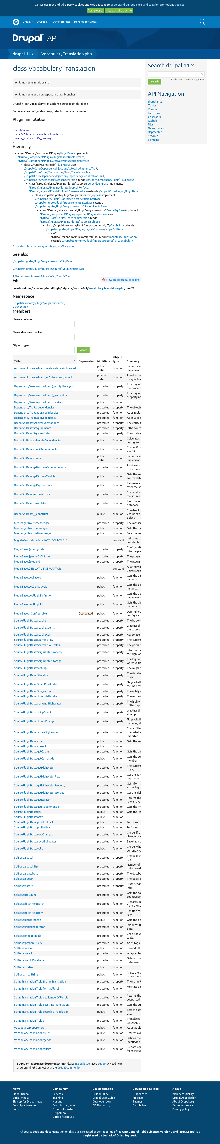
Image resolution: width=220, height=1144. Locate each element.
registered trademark (98, 1135)
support (103, 1063)
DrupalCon (59, 1113)
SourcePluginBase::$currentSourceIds (37, 645)
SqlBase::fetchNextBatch (29, 903)
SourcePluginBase (97, 183)
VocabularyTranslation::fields (32, 1032)
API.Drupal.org (101, 1105)
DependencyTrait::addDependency (35, 417)
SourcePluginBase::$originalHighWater (37, 703)
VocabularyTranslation (122, 236)
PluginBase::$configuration (30, 549)
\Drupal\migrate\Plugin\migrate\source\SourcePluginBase (71, 206)
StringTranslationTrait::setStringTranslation (41, 1011)
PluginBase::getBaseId (27, 577)
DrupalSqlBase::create (27, 458)
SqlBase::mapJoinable (27, 935)
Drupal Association (184, 1097)
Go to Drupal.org (16, 22)
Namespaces (156, 128)
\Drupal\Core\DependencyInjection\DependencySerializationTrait (64, 176)
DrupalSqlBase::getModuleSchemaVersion (40, 467)
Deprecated (155, 132)
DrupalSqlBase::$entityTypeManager (36, 422)
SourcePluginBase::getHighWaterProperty (39, 785)
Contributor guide (64, 1105)
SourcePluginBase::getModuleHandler (37, 806)
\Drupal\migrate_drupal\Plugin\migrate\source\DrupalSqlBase (84, 229)
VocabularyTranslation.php (66, 54)
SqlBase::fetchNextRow (28, 912)
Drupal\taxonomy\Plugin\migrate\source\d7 (40, 303)
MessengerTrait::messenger (31, 528)
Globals (152, 120)
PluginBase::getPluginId (28, 604)
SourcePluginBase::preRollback (33, 827)
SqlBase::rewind (24, 948)
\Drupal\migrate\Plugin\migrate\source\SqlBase (70, 221)
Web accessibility (183, 1093)
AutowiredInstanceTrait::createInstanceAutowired (45, 368)
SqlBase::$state (23, 885)
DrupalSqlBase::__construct (31, 513)
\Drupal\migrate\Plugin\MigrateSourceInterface (58, 187)
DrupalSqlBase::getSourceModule (34, 476)
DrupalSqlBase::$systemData (32, 433)
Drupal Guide (100, 1093)
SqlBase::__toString (26, 974)
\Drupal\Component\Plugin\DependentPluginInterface (73, 214)
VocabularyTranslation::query (32, 1048)
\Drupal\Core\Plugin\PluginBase (118, 191)
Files (150, 124)
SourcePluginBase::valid (28, 848)
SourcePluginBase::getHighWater (34, 767)
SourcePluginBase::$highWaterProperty (38, 652)
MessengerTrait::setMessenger (33, 533)
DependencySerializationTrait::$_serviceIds (40, 395)
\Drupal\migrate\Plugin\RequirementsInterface (63, 202)
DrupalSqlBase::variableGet (30, 503)
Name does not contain (28, 332)
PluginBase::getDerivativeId (30, 586)
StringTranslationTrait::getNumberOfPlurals (41, 997)
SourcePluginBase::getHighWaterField (37, 776)
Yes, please (95, 10)
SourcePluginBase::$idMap (30, 668)
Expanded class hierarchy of (44, 246)
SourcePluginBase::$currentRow (33, 639)
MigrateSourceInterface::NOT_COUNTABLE (40, 540)
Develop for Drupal (85, 21)
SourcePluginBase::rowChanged (33, 834)
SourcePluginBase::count (29, 741)
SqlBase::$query (24, 878)
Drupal (190, 1131)
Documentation (102, 1088)
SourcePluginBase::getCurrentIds (34, 758)
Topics (152, 105)
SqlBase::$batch (24, 857)
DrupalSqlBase (115, 210)
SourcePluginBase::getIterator (32, 799)
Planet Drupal (21, 1093)
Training (58, 1097)
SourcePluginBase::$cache (30, 620)
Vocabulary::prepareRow (29, 1027)
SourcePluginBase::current (30, 746)
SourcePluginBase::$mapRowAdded (36, 684)
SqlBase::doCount (25, 894)
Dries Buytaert (126, 1135)
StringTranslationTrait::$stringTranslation (40, 981)
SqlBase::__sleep (24, 967)
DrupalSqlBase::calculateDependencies (38, 440)
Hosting (57, 1101)
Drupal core (140, 1093)
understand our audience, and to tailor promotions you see (147, 4)
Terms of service (182, 1105)
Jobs (16, 1109)
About (176, 1088)
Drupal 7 (28, 21)
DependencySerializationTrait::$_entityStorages (43, 386)
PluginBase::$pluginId (27, 561)
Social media (21, 1097)
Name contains (22, 319)
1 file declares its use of (41, 276)
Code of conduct (63, 1116)
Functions (154, 113)
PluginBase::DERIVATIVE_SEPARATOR (37, 568)
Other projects (61, 21)
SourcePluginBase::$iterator (31, 675)
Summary (133, 361)
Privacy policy (180, 1109)
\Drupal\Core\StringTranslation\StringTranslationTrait (58, 172)
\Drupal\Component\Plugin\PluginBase (110, 179)
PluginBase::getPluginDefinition (33, 595)
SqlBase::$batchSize (26, 866)
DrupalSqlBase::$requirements (32, 428)
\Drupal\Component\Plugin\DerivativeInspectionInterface (53, 160)
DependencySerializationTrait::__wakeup (39, 402)
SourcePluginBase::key (27, 811)
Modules (138, 1097)
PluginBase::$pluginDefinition (32, 556)
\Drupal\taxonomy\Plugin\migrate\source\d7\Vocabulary (97, 240)
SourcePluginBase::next (28, 816)
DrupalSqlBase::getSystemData (33, 485)
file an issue (82, 1063)
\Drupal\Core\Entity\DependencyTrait (63, 217)
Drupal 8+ (43, 21)
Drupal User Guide (103, 1097)
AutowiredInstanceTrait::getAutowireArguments (44, 377)
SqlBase (96, 195)
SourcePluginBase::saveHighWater (35, 841)
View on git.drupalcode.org (122, 279)
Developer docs (102, 1101)
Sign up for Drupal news (27, 1101)
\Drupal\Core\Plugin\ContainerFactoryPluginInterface (68, 198)
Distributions (141, 1105)
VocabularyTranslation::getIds (32, 1039)
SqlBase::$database (26, 873)
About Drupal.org (183, 1101)
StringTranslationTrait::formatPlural (36, 988)
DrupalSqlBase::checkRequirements (36, 449)
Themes (137, 1101)
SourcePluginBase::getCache (31, 751)
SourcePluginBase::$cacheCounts (34, 627)
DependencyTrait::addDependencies (36, 412)
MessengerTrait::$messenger (31, 523)
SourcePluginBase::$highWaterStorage (37, 661)
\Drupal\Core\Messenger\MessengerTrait (49, 179)
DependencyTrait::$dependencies (34, 407)
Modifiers (103, 361)
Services (153, 135)
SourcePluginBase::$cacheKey (32, 634)
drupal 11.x (23, 54)
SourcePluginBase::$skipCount (32, 712)
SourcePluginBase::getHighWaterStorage (39, 792)
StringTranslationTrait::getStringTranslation (41, 1004)
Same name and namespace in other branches (46, 94)
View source (20, 306)
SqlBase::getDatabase (27, 919)
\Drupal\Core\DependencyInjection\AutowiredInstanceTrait (60, 168)
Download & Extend (146, 1088)
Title (45, 361)
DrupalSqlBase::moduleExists (32, 494)
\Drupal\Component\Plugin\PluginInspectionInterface (51, 157)
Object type (21, 345)
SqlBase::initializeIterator (29, 926)
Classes (152, 109)
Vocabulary (117, 225)
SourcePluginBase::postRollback (34, 822)
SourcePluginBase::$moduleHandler (36, 696)
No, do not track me (119, 10)
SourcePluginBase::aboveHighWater (36, 732)
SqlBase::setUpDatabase (29, 960)
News (16, 1088)
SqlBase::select (23, 953)
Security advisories (24, 1105)
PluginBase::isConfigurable (30, 613)
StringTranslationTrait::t (29, 1020)
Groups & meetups (64, 1109)
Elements (153, 139)
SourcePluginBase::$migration (32, 691)
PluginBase (66, 153)
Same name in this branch (34, 82)
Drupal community (68, 1067)
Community (60, 1088)
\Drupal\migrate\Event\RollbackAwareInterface (58, 191)
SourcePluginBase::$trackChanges (35, 721)
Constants (154, 116)
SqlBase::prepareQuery (28, 942)
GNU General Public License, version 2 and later (153, 1131)
